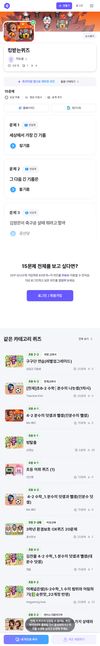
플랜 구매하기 (68, 81)
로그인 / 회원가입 (50, 296)
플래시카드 (29, 108)
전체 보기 (84, 339)
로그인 (79, 5)
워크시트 (76, 108)
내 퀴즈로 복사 (29, 639)
